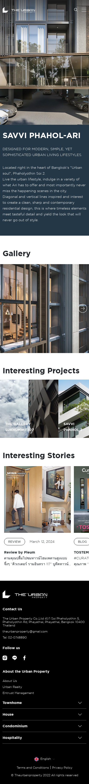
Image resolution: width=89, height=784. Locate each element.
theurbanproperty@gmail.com (25, 631)
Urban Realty (12, 687)
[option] (44, 62)
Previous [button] (6, 308)
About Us (10, 681)
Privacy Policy (62, 767)
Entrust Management (18, 693)
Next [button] (82, 308)
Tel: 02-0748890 (15, 637)
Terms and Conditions (33, 767)
